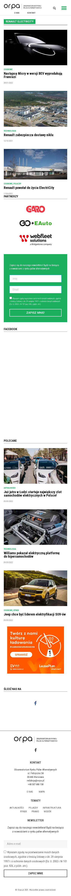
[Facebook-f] (35, 703)
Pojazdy (17, 184)
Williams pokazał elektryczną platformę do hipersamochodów (32, 554)
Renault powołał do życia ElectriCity (29, 188)
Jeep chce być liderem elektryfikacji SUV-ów (35, 614)
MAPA (41, 791)
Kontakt (31, 13)
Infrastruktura (52, 807)
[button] (64, 8)
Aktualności (10, 488)
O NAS (16, 13)
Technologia (10, 131)
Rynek (16, 610)
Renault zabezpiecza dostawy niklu (28, 135)
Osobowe (8, 69)
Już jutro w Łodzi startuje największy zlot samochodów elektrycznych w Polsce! (33, 493)
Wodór (47, 811)
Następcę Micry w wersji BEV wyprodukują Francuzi (33, 75)
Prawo (35, 811)
